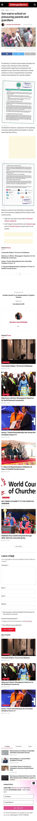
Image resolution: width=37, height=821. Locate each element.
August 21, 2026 (6, 368)
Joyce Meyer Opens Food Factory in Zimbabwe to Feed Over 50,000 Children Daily (21, 768)
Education (12, 10)
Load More (18, 546)
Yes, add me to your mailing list (12, 625)
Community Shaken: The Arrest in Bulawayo (15, 252)
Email (3, 596)
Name (3, 588)
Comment (4, 565)
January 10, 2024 (27, 24)
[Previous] (17, 274)
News (7, 10)
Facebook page (30, 224)
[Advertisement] (18, 59)
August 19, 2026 (6, 506)
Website (3, 604)
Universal (6, 362)
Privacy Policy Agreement (9, 618)
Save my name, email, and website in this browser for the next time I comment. (18, 613)
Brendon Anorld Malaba (13, 24)
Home (2, 10)
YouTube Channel (14, 226)
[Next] (20, 274)
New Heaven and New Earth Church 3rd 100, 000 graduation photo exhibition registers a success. (23, 777)
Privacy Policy (28, 621)
